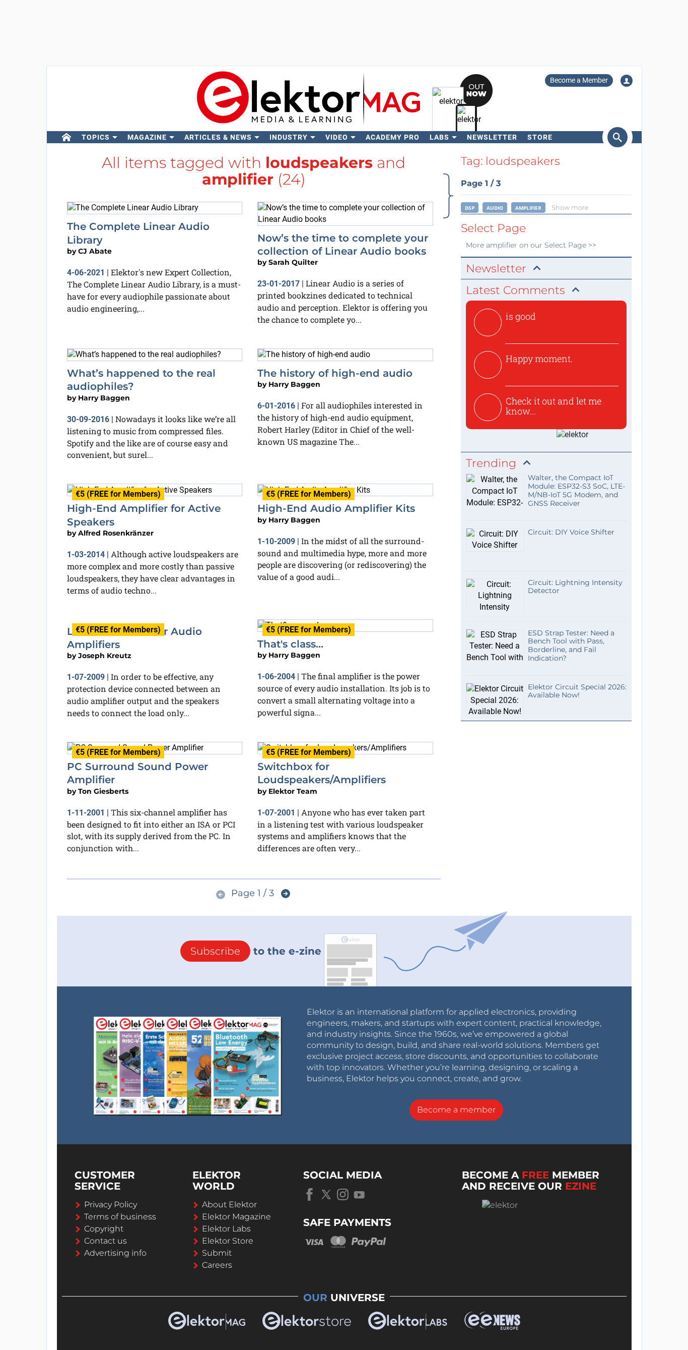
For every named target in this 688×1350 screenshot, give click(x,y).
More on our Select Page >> (531, 245)
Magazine (147, 137)
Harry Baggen (104, 397)
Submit (217, 1253)
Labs (439, 137)
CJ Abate (95, 251)
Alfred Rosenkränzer (116, 533)
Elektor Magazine (236, 1216)
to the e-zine (255, 951)
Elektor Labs (226, 1229)
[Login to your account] (627, 81)
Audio (495, 207)
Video (336, 137)
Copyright (103, 1229)
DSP (469, 207)
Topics (96, 137)
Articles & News (218, 137)
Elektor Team (292, 791)
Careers (217, 1265)
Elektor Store (227, 1241)
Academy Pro (393, 137)
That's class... (290, 644)
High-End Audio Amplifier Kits (336, 508)
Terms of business (120, 1216)
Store (540, 137)
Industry (288, 137)
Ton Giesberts (103, 791)
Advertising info (115, 1253)
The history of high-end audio (334, 373)
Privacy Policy (110, 1204)
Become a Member (579, 80)
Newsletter (492, 137)
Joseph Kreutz (104, 655)
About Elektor (229, 1204)
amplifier (528, 207)
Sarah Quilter (293, 262)
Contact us (105, 1241)
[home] (67, 137)
